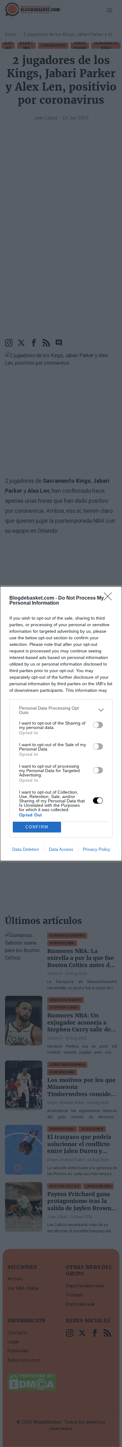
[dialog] (61, 723)
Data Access (61, 849)
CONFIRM (36, 827)
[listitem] (61, 710)
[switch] (98, 725)
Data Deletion (25, 849)
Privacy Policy (96, 849)
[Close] (110, 598)
